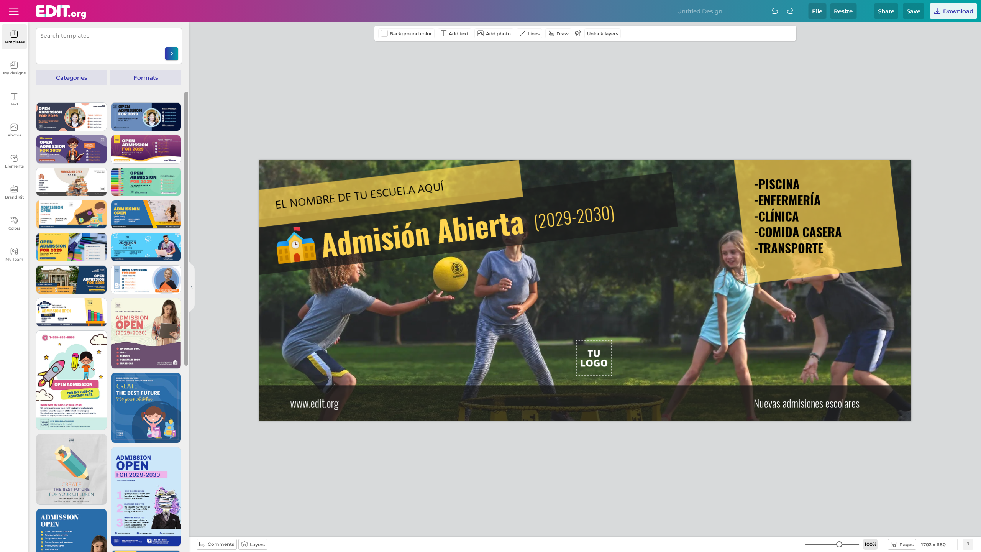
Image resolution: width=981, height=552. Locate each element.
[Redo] (790, 11)
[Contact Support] (968, 544)
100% (870, 544)
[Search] (171, 53)
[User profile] (13, 11)
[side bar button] (192, 287)
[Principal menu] (61, 12)
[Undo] (775, 11)
